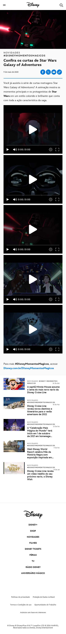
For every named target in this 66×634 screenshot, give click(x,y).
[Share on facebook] (42, 72)
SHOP (33, 531)
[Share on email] (54, 72)
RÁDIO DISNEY (33, 567)
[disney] (33, 515)
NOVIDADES (33, 537)
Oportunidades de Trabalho (45, 605)
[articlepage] (14, 451)
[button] (4, 5)
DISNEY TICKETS (33, 549)
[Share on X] (48, 72)
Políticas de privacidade (20, 597)
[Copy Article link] (59, 72)
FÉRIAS (33, 555)
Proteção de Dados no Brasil (44, 597)
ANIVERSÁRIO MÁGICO (33, 573)
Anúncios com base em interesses (33, 612)
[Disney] (33, 5)
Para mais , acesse (31, 366)
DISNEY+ (33, 524)
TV (33, 561)
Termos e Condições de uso (20, 605)
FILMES (33, 543)
